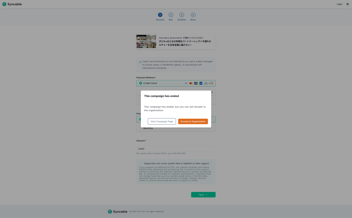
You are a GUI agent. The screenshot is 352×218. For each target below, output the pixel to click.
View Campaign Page (162, 121)
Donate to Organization (193, 121)
